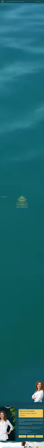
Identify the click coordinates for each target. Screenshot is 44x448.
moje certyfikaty (38, 436)
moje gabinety (30, 436)
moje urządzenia (22, 436)
